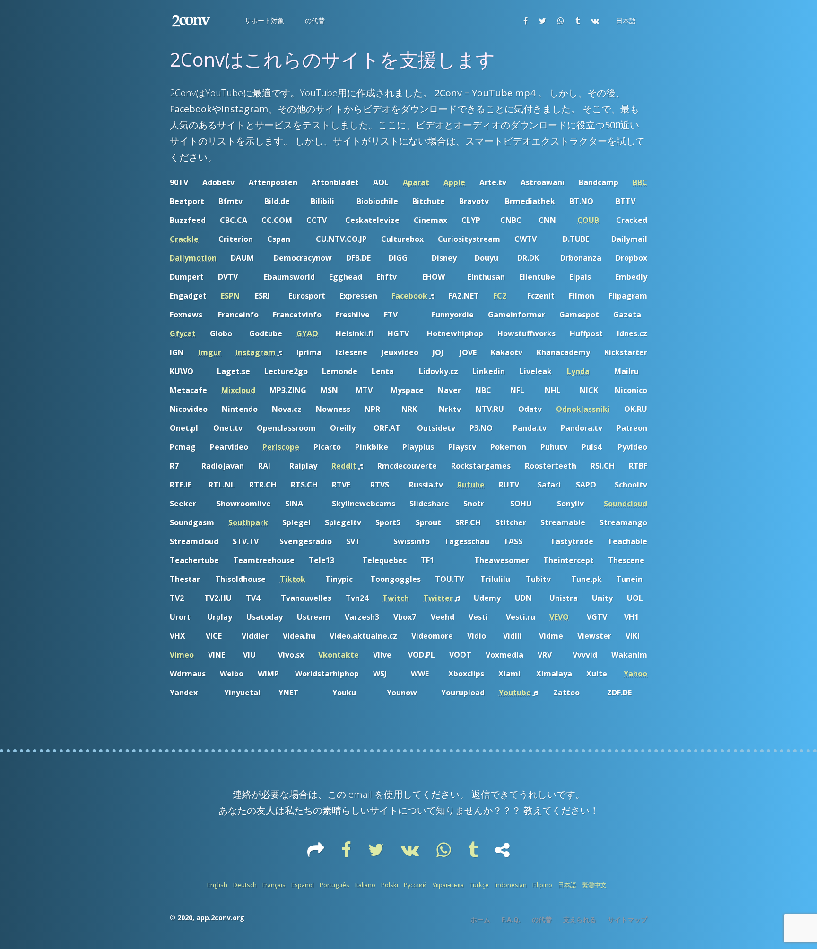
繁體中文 (594, 885)
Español (302, 885)
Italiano (365, 885)
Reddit (343, 466)
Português (334, 885)
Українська (448, 885)
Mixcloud (238, 390)
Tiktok (292, 579)
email (360, 794)
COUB (588, 220)
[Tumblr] (474, 853)
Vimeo (182, 655)
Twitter (438, 598)
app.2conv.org (220, 917)
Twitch (395, 598)
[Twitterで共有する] (542, 21)
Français (274, 885)
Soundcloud (625, 503)
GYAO (307, 333)
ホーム (480, 919)
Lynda (578, 371)
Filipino (542, 885)
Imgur (209, 352)
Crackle (184, 239)
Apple (454, 182)
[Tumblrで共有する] (577, 21)
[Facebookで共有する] (525, 21)
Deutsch (245, 885)
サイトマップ (627, 919)
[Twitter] (377, 853)
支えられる (579, 919)
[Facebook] (347, 853)
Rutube (471, 484)
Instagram (255, 352)
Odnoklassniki (583, 409)
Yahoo (635, 673)
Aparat (416, 182)
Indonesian (511, 885)
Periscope (280, 447)
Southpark (248, 522)
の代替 (542, 919)
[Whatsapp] (445, 853)
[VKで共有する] (595, 21)
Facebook (409, 296)
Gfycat (183, 333)
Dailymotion (193, 258)
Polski (389, 885)
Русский (415, 885)
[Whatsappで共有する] (561, 21)
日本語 (567, 885)
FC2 (499, 296)
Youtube (515, 692)
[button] (263, 21)
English (217, 885)
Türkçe (479, 885)
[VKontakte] (411, 853)
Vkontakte (338, 655)
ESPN (230, 296)
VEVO (559, 617)
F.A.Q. (511, 919)
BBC (640, 182)
